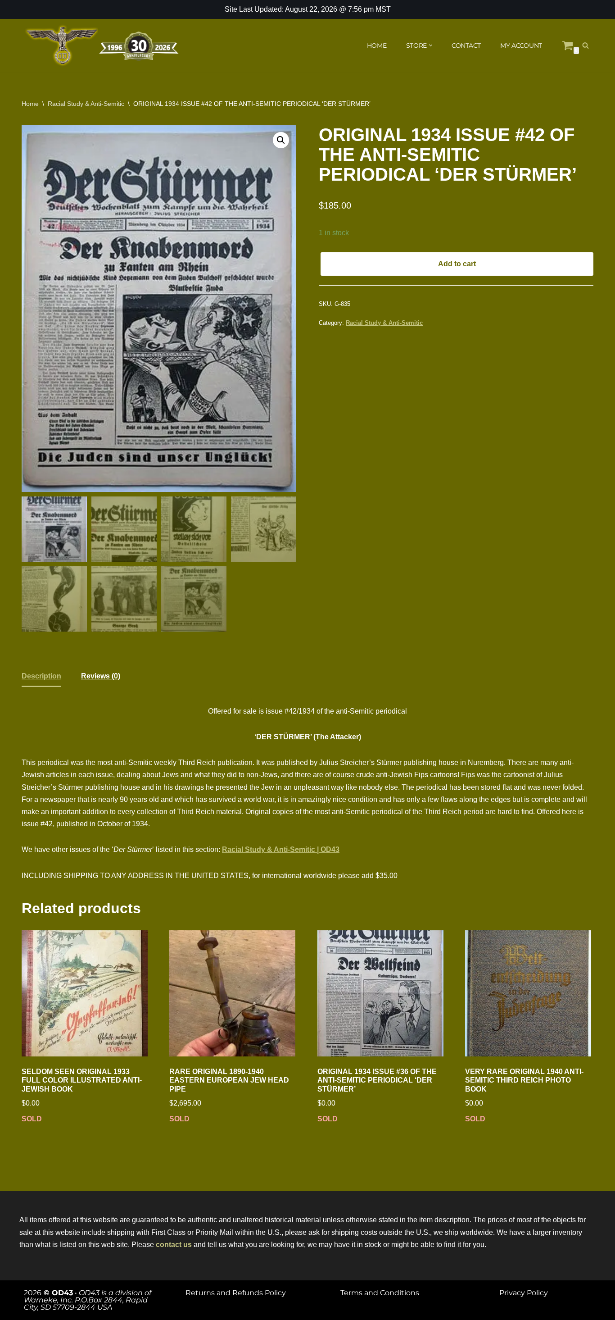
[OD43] (103, 45)
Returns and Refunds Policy (235, 1292)
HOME (377, 45)
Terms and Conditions (379, 1292)
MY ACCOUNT (521, 45)
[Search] (585, 45)
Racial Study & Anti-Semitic (86, 103)
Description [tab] (41, 676)
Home (30, 103)
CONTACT (466, 45)
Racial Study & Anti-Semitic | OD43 (280, 849)
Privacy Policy (523, 1292)
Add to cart (457, 264)
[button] (430, 45)
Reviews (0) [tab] (100, 676)
